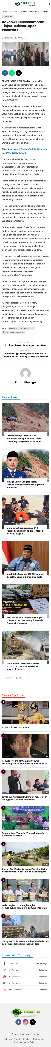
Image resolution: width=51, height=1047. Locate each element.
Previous (9, 678)
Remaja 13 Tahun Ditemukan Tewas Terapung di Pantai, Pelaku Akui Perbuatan (24, 762)
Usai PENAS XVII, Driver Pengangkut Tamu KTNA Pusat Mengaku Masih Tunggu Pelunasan (25, 620)
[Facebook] (18, 1022)
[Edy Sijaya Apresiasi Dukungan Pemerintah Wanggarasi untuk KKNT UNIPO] (25, 782)
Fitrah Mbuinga (25, 382)
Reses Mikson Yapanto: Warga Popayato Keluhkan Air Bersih (23, 834)
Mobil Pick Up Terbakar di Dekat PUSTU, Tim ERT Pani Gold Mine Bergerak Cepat (23, 666)
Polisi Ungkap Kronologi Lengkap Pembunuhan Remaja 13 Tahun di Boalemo (24, 906)
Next (18, 678)
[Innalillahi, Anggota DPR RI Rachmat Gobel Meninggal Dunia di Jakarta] (25, 558)
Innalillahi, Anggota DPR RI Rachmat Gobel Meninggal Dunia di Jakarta (25, 575)
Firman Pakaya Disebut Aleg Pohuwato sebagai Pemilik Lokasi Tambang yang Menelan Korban (24, 438)
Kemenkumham (26, 328)
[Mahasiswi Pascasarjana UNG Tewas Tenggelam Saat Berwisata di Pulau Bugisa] (25, 511)
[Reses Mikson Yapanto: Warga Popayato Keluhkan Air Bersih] (25, 818)
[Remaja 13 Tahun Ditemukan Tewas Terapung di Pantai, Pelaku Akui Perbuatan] (25, 746)
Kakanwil (13, 328)
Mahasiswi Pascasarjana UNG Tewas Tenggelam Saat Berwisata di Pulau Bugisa (25, 531)
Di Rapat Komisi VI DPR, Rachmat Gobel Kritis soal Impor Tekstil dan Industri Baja (25, 942)
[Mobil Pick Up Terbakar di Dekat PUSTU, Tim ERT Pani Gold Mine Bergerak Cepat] (25, 647)
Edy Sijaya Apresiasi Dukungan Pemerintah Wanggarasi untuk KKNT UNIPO (24, 798)
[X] (33, 1022)
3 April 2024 (7, 38)
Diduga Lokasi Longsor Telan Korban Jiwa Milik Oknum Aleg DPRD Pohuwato (25, 484)
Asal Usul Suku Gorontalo (15, 727)
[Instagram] (26, 1022)
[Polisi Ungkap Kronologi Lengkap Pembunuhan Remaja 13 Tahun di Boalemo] (25, 890)
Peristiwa (7, 16)
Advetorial (10, 658)
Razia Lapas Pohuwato (13, 332)
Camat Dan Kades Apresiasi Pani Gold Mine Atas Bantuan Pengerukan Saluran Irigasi (24, 870)
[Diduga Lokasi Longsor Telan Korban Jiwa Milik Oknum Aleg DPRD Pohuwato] (25, 465)
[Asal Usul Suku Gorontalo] (25, 712)
